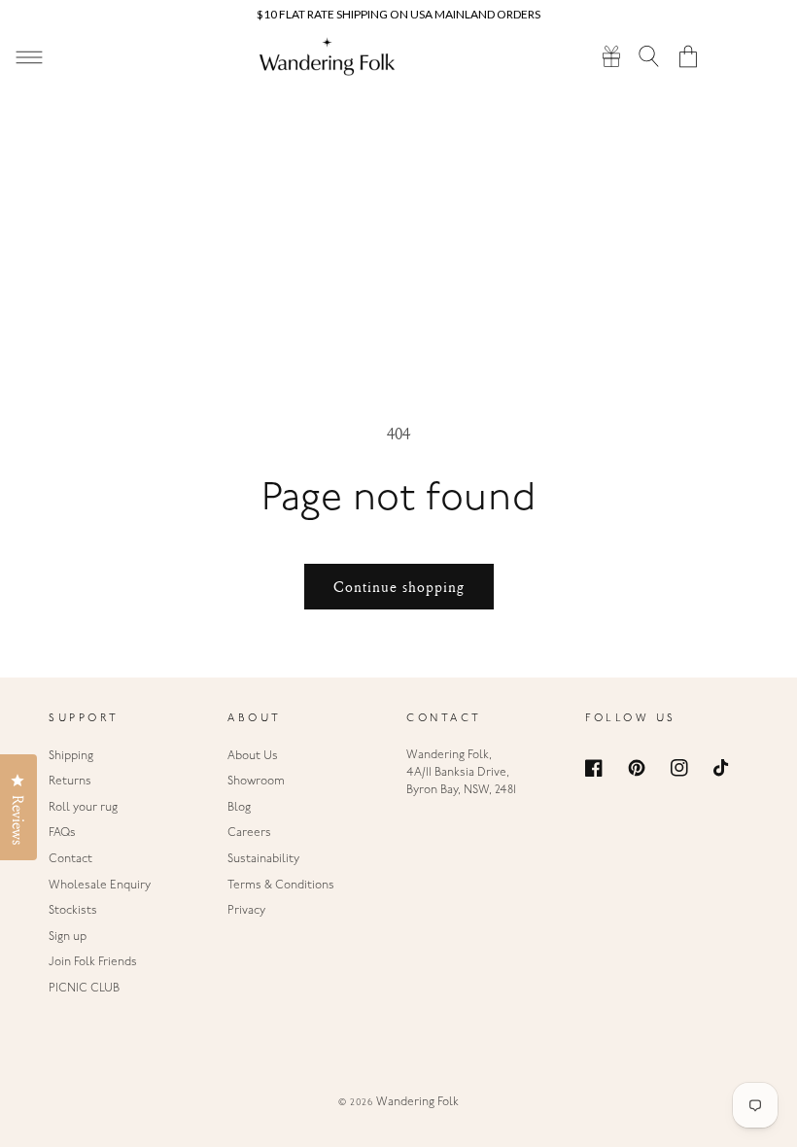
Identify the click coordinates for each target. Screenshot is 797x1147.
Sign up (68, 937)
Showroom (256, 781)
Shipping (71, 756)
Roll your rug (83, 808)
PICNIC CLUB (84, 988)
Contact (70, 859)
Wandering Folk (417, 1102)
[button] (650, 56)
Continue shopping (399, 586)
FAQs (62, 833)
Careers (249, 833)
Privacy (246, 911)
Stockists (73, 911)
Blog (239, 808)
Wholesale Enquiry (100, 885)
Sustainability (263, 859)
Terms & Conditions (280, 885)
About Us (252, 756)
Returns (70, 781)
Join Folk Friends (93, 962)
